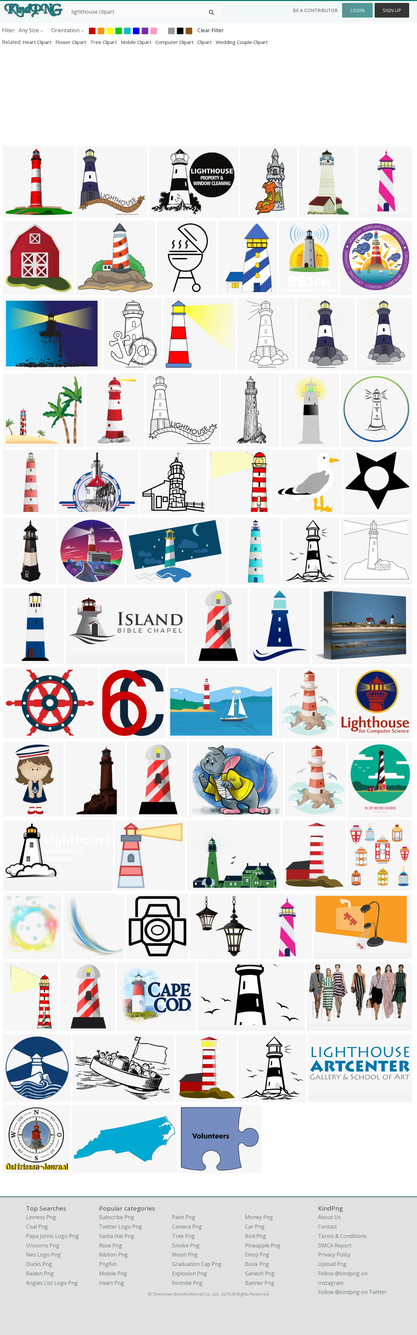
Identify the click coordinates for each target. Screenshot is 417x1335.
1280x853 (86, 1097)
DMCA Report (335, 1245)
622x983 (311, 213)
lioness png (41, 1217)
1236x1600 (372, 213)
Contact (327, 1226)
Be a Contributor (315, 10)
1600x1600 (129, 886)
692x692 (352, 290)
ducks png (39, 1264)
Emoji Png (257, 1254)
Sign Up (392, 10)
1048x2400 (235, 442)
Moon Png (185, 1254)
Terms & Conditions (342, 1236)
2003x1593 (164, 213)
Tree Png (183, 1236)
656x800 (291, 734)
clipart (205, 42)
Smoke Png (186, 1245)
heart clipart (37, 42)
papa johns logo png (52, 1236)
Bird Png (255, 1236)
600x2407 (241, 580)
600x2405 (17, 510)
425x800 (293, 442)
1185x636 (85, 1168)
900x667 (15, 366)
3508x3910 (18, 954)
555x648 (295, 580)
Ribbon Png (113, 1254)
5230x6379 (299, 812)
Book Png (257, 1264)
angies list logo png (52, 1282)
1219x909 (70, 510)
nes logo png (43, 1254)
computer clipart (175, 42)
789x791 (353, 442)
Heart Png (111, 1282)
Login (357, 10)
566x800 (199, 659)
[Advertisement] (195, 95)
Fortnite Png (187, 1282)
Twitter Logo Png (120, 1226)
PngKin (108, 1264)
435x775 (72, 1026)
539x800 (230, 290)
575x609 (359, 886)
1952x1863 (204, 954)
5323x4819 (355, 580)
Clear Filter (210, 30)
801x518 (180, 734)
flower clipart (71, 42)
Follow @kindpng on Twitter (352, 1292)
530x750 (139, 812)
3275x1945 (328, 954)
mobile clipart (137, 42)
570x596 (15, 290)
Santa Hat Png (116, 1236)
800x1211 (17, 1026)
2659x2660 (73, 580)
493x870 (15, 812)
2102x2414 (362, 812)
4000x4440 (297, 886)
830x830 (175, 366)
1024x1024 (18, 213)
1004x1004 (18, 1097)
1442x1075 (201, 886)
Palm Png (183, 1217)
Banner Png (259, 1282)
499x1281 (17, 659)
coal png (37, 1226)
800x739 (88, 290)
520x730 (116, 366)
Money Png (259, 1217)
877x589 (139, 580)
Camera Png (187, 1226)
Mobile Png (113, 1273)
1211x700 (320, 1026)
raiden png (40, 1273)
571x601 (221, 510)
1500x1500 (78, 954)
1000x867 (130, 1026)
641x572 (15, 442)
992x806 (201, 812)
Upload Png (332, 1264)
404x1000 (17, 580)
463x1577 (273, 954)
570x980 (169, 290)
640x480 (15, 734)
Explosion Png (189, 1273)
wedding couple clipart (242, 42)
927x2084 (253, 213)
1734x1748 (18, 1168)
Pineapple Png (262, 1245)
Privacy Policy (334, 1254)
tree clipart (104, 42)
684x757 (188, 1097)
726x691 (351, 734)
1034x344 (321, 1097)
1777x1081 (212, 1026)
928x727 (191, 1168)
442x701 (249, 366)
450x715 (309, 366)
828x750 (356, 510)
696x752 (112, 734)
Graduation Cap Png (197, 1264)
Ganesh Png (260, 1273)
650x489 (324, 659)
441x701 (369, 366)
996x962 (152, 510)
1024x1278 (293, 290)
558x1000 (100, 442)
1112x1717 (80, 812)
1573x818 (17, 886)
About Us (329, 1217)
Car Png (255, 1226)
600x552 (284, 510)
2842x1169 (80, 659)
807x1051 (262, 659)
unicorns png (42, 1245)
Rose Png (110, 1245)
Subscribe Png (116, 1217)
